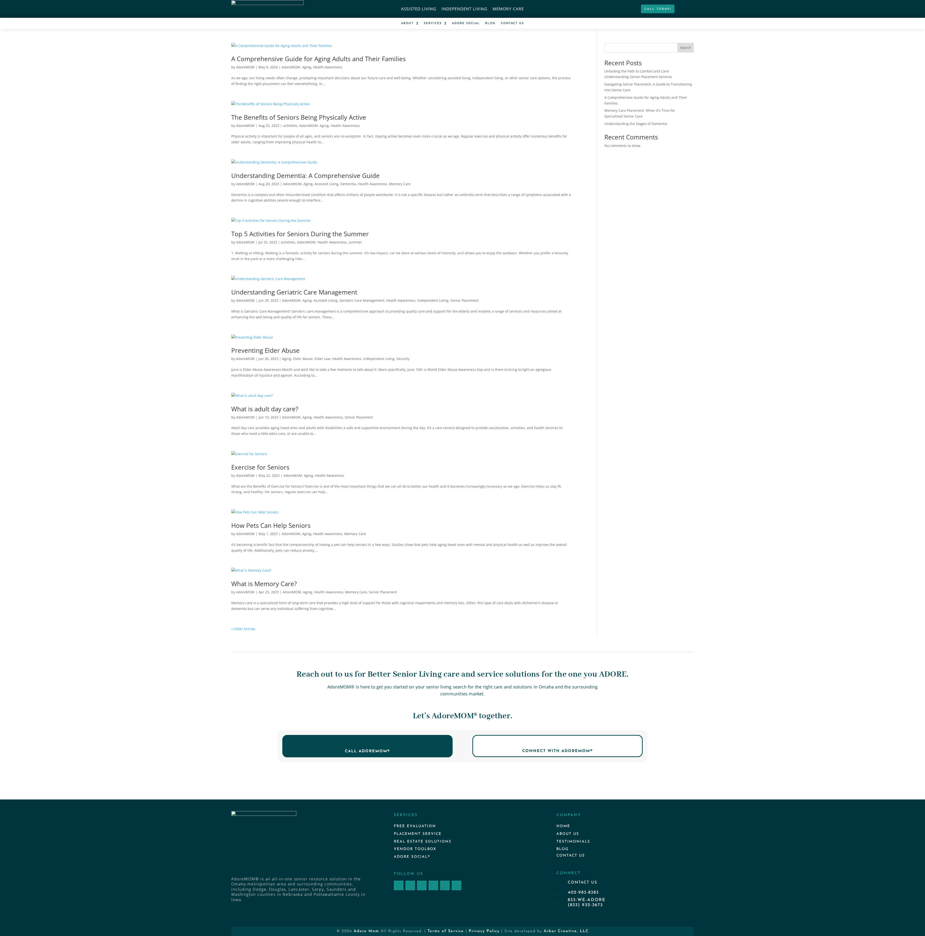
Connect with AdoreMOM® (557, 751)
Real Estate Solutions (422, 842)
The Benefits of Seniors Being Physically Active (298, 117)
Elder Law (322, 358)
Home (563, 826)
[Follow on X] (422, 885)
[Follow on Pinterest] (433, 885)
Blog (490, 23)
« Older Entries (243, 629)
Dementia (348, 184)
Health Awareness (327, 67)
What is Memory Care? (264, 583)
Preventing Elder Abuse (265, 350)
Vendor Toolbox (415, 849)
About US (567, 834)
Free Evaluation (415, 826)
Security (403, 358)
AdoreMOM (245, 67)
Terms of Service (446, 931)
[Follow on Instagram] (410, 885)
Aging (306, 67)
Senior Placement (464, 300)
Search (685, 47)
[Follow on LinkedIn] (445, 885)
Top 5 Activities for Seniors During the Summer (300, 233)
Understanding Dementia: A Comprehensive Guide (305, 175)
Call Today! (657, 9)
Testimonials (573, 842)
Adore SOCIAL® (412, 857)
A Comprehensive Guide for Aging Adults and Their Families (318, 58)
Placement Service (418, 834)
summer (355, 242)
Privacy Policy (484, 931)
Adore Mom (366, 931)
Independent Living (464, 9)
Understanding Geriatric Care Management (294, 292)
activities (290, 125)
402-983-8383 (583, 892)
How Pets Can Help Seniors (271, 525)
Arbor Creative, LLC (566, 931)
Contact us (570, 855)
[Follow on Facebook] (398, 885)
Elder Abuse (303, 358)
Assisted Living (418, 9)
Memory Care (508, 9)
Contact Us (512, 23)
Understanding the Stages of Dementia (635, 123)
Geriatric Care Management (361, 300)
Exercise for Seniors (260, 467)
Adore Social (466, 23)
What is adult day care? (264, 409)
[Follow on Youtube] (456, 885)
